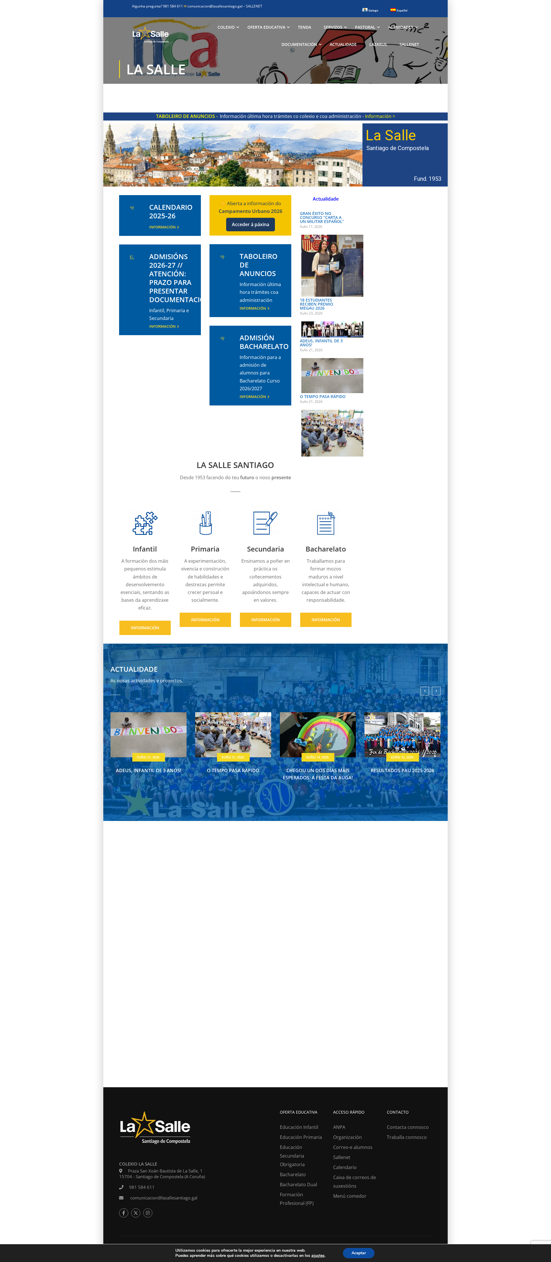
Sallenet (409, 44)
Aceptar (359, 1253)
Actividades (400, 27)
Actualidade (343, 44)
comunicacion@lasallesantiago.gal (213, 6)
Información (162, 227)
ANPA (339, 1127)
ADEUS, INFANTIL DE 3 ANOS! (321, 342)
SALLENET (254, 6)
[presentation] (424, 691)
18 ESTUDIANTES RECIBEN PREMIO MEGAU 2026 (316, 304)
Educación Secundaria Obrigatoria (292, 1156)
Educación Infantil (299, 1127)
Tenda (304, 27)
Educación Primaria (301, 1137)
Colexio (226, 27)
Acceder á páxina (250, 224)
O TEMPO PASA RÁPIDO (323, 396)
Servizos (333, 27)
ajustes (318, 1255)
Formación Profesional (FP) (297, 1198)
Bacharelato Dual (298, 1184)
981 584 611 (142, 1187)
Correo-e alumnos (352, 1147)
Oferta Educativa (266, 27)
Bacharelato (293, 1174)
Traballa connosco (407, 1137)
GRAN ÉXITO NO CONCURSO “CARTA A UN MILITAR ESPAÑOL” (322, 217)
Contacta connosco (408, 1127)
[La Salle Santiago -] (150, 36)
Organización (347, 1137)
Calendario (345, 1167)
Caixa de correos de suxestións (354, 1181)
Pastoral (365, 27)
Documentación (299, 44)
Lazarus (378, 44)
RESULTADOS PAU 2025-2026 (402, 770)
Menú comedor (349, 1196)
